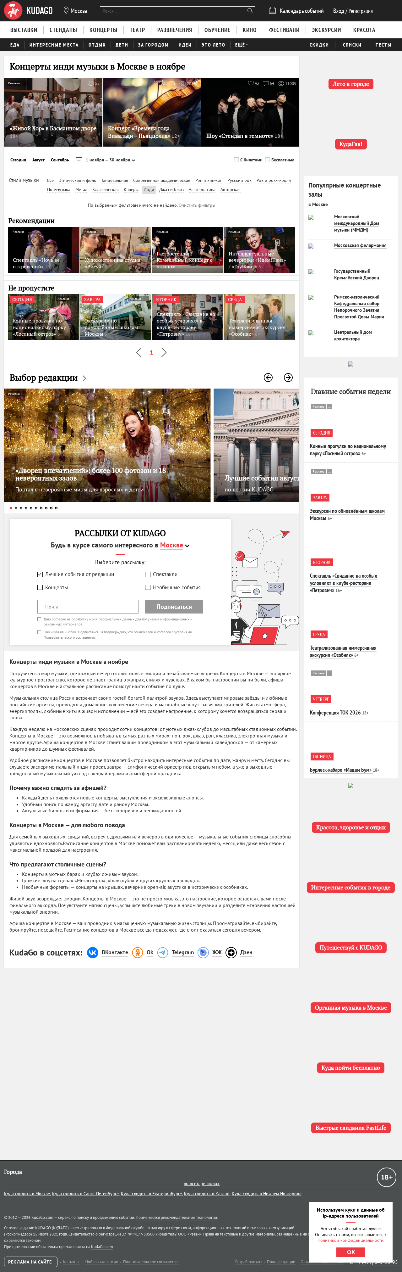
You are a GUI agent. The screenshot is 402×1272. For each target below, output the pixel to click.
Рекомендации (31, 220)
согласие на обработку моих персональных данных (93, 619)
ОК (351, 1252)
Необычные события (177, 587)
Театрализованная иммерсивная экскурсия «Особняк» (343, 651)
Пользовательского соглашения (69, 637)
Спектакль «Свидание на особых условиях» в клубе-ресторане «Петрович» (343, 583)
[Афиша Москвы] (28, 10)
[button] (268, 378)
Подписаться (174, 606)
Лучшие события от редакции (79, 574)
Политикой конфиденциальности (350, 1240)
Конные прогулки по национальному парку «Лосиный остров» (348, 449)
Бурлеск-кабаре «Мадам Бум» (341, 769)
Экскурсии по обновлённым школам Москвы (347, 514)
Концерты (56, 587)
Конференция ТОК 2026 (335, 712)
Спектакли (165, 574)
